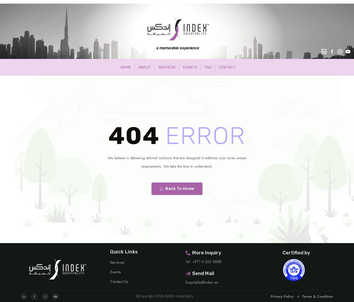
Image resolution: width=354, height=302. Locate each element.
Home (125, 67)
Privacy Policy (282, 296)
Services (167, 67)
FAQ (207, 67)
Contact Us (119, 281)
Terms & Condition (317, 296)
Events (190, 67)
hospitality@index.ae (201, 282)
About (144, 67)
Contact (227, 67)
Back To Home (179, 188)
